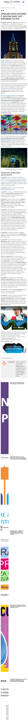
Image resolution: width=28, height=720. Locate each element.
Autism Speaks (4, 60)
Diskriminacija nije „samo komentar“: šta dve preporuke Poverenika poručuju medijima (18, 458)
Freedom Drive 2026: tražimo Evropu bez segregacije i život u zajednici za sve (18, 606)
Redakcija (13, 7)
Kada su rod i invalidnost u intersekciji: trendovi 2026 (17, 383)
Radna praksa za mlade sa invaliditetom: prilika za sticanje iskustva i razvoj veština (16, 532)
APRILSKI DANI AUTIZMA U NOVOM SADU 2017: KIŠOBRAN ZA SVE (13, 16)
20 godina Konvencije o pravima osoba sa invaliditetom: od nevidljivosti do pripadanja (18, 680)
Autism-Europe (5, 83)
